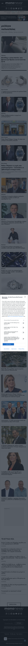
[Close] (25, 297)
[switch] (23, 323)
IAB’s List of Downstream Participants (15, 316)
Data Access (14, 348)
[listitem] (14, 320)
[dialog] (14, 323)
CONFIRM (8, 344)
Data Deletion (6, 348)
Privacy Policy (21, 348)
